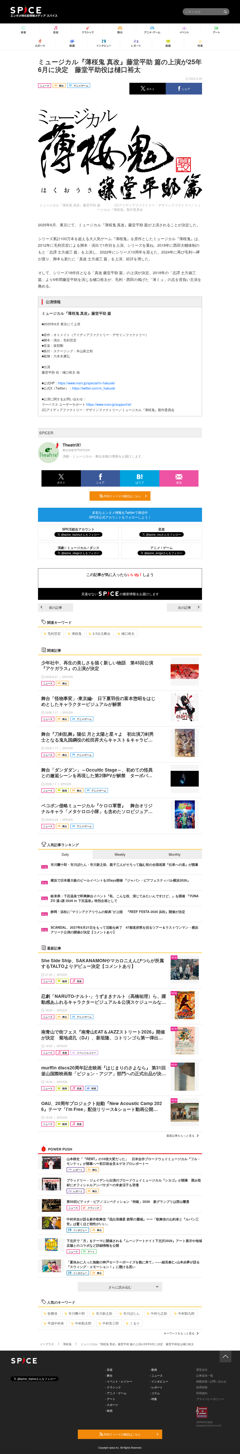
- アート (110, 1399)
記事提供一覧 (204, 1375)
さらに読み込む (120, 1287)
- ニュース (156, 1375)
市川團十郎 (76, 1313)
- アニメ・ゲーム (116, 1393)
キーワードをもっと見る (179, 1333)
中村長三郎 (110, 1323)
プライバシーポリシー (210, 1399)
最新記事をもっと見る (180, 1135)
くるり (135, 1323)
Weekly (120, 854)
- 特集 (153, 1399)
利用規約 (201, 1393)
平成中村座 (56, 1323)
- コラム (155, 1393)
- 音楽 (108, 1369)
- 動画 (153, 1369)
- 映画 (108, 1410)
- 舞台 (108, 1375)
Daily (65, 854)
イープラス (47, 1344)
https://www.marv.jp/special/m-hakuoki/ (86, 383)
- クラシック (113, 1387)
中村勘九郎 (186, 1313)
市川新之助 (104, 1313)
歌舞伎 (52, 1313)
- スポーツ (111, 1405)
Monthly (174, 854)
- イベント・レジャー (118, 1381)
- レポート (156, 1387)
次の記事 (184, 607)
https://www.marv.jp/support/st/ (108, 404)
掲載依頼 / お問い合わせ (211, 1381)
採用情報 (201, 1387)
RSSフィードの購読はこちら (122, 496)
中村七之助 (159, 1313)
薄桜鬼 (77, 633)
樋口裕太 (128, 633)
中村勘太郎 (83, 1323)
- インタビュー (159, 1381)
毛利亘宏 (54, 633)
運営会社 (201, 1369)
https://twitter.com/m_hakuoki (93, 388)
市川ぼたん (131, 1313)
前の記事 (55, 607)
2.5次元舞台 (101, 633)
